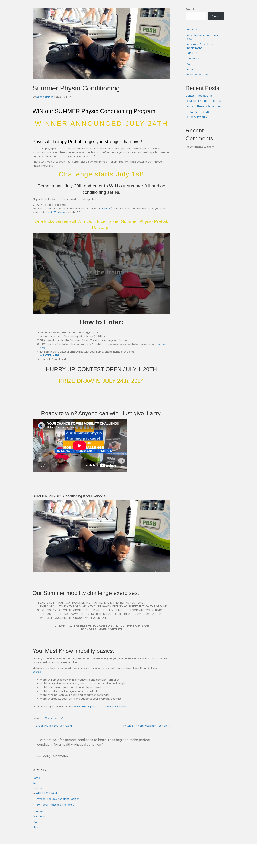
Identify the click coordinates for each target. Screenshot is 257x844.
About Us (191, 29)
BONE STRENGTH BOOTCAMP (204, 101)
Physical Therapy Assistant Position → (146, 725)
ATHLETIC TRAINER (47, 793)
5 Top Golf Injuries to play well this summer (100, 706)
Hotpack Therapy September (203, 106)
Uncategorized (53, 718)
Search (190, 9)
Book (36, 783)
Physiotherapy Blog (197, 74)
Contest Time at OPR (199, 95)
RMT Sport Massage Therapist (55, 804)
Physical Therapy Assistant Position (58, 799)
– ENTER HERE (50, 355)
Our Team (39, 816)
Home (36, 777)
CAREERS (191, 53)
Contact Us (192, 58)
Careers (37, 788)
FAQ (35, 821)
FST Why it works (196, 117)
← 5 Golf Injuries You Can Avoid (52, 725)
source (37, 672)
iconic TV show (55, 212)
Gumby (105, 208)
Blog (35, 827)
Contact (38, 811)
